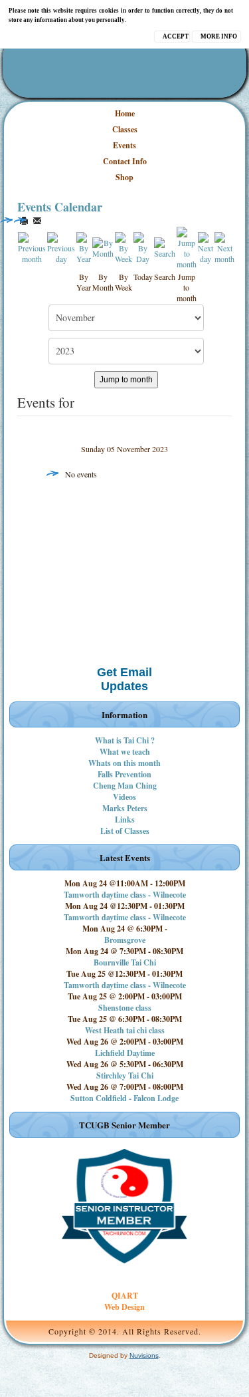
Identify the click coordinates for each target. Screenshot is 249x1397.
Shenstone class (124, 1007)
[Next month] (224, 246)
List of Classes (124, 830)
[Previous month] (32, 246)
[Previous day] (61, 246)
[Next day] (205, 246)
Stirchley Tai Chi (124, 1075)
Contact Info (125, 161)
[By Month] (103, 246)
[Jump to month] (187, 246)
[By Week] (124, 246)
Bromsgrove (124, 940)
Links (125, 819)
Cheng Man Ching (125, 785)
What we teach (125, 751)
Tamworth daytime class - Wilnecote (125, 894)
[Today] (143, 246)
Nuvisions (144, 1355)
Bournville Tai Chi (125, 962)
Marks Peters (124, 808)
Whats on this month (124, 763)
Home (125, 113)
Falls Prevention (124, 774)
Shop (124, 177)
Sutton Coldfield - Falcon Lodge (124, 1098)
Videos (124, 797)
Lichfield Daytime (125, 1053)
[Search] (165, 246)
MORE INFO (219, 36)
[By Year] (83, 246)
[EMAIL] (37, 220)
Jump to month (126, 379)
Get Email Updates (124, 679)
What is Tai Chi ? (125, 740)
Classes (124, 129)
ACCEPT (176, 36)
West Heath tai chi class (125, 1030)
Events (124, 145)
